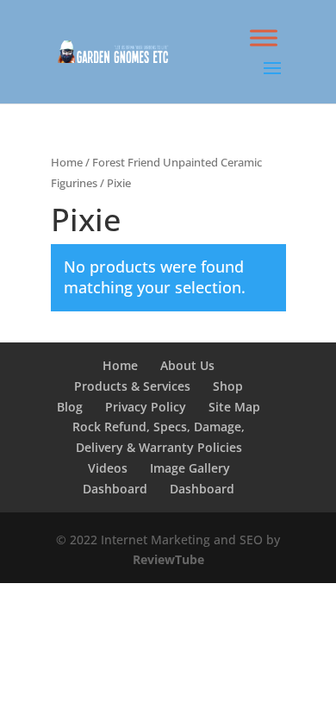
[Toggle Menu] (263, 37)
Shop (228, 386)
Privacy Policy (145, 407)
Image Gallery (190, 468)
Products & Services (132, 386)
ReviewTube (168, 559)
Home (67, 162)
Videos (108, 468)
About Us (187, 365)
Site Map (234, 407)
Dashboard (115, 488)
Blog (70, 407)
